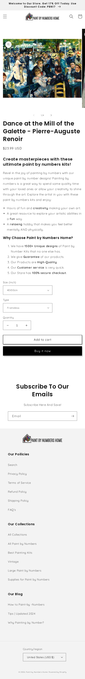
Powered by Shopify (58, 672)
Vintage (13, 561)
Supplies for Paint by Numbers (28, 579)
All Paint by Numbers (22, 544)
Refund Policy (17, 491)
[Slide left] (33, 115)
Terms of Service (19, 483)
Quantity (8, 317)
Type (6, 299)
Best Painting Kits (20, 552)
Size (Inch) (9, 282)
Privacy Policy (17, 474)
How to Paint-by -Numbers (26, 604)
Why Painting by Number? (26, 622)
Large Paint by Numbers (24, 570)
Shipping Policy (18, 500)
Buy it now (42, 351)
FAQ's (12, 510)
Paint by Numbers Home (37, 672)
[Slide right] (51, 115)
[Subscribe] (72, 416)
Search (12, 465)
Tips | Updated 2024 (21, 613)
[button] (5, 16)
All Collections (17, 534)
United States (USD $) (40, 657)
